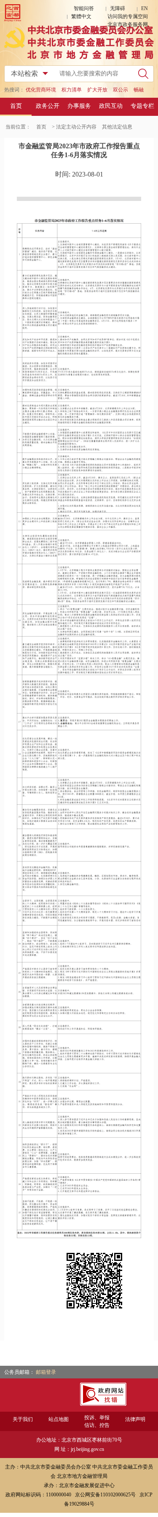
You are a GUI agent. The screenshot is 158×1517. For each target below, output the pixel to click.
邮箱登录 (46, 1372)
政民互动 (111, 106)
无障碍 (117, 8)
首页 (16, 106)
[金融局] (79, 57)
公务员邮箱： (20, 1372)
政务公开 (47, 106)
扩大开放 (97, 90)
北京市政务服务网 (127, 24)
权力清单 (72, 90)
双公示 (120, 90)
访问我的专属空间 (127, 16)
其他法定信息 (117, 127)
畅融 (139, 90)
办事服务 (79, 106)
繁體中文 (81, 16)
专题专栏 (142, 106)
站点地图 (58, 1419)
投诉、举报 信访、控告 (97, 1421)
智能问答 (84, 8)
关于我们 (23, 1419)
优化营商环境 (41, 90)
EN (144, 8)
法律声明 (135, 1419)
